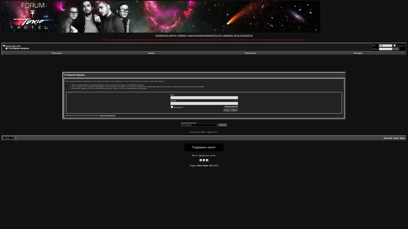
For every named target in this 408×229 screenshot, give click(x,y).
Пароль (375, 49)
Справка (151, 53)
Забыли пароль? (231, 106)
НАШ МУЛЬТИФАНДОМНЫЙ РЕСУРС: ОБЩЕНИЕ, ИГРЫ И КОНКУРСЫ (220, 36)
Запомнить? (400, 46)
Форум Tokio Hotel (13, 46)
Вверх (402, 138)
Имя (373, 45)
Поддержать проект (204, 147)
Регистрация (57, 53)
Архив (396, 138)
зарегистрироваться (107, 115)
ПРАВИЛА (181, 36)
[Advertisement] (27, 63)
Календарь (358, 53)
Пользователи (250, 53)
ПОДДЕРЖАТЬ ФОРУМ (165, 36)
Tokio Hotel (388, 138)
